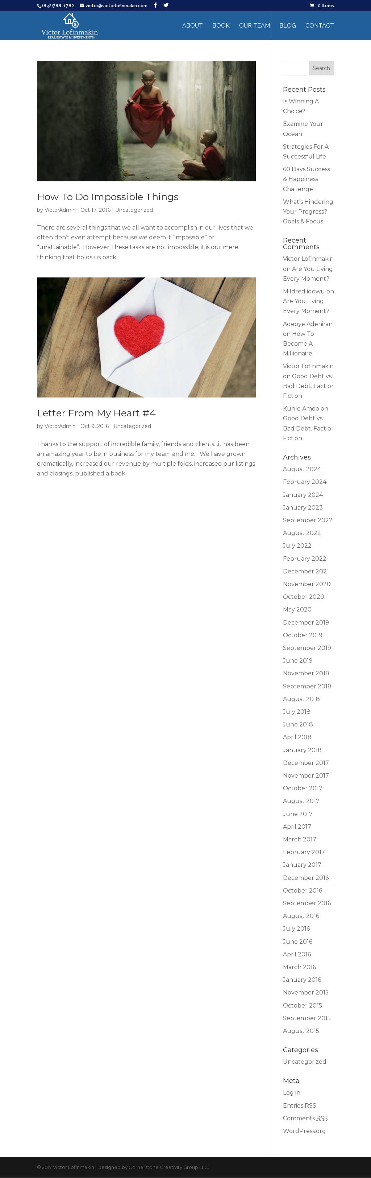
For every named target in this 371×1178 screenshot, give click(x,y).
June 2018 (298, 724)
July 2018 (296, 711)
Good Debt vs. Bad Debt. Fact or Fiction (308, 386)
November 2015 (306, 992)
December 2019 (306, 622)
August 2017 (301, 801)
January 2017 (302, 864)
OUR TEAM (254, 26)
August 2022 (302, 533)
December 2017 (306, 762)
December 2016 (306, 877)
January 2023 (303, 507)
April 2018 (297, 737)
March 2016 (299, 967)
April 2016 (297, 954)
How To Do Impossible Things (108, 197)
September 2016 (307, 903)
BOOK (221, 26)
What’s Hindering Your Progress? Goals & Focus (308, 211)
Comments (305, 1118)
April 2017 (297, 826)
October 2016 (302, 890)
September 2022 (308, 520)
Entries (299, 1105)
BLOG (287, 26)
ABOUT (192, 26)
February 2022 (304, 558)
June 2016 (297, 941)
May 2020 (297, 609)
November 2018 (306, 673)
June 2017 (298, 814)
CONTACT (319, 26)
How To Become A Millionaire (298, 343)
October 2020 (303, 596)
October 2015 (302, 1005)
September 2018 (307, 686)
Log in (291, 1092)
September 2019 (307, 647)
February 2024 (304, 481)
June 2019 (298, 660)
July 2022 (297, 545)
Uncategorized (134, 210)
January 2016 (302, 979)
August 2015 (301, 1030)
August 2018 (301, 699)
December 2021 (306, 571)
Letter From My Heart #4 (96, 413)
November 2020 (307, 584)
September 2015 (307, 1018)
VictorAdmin (60, 210)
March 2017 (299, 839)
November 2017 (306, 775)
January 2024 (303, 494)
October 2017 (302, 788)
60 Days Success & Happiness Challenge (306, 179)
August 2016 (301, 916)
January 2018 (302, 750)
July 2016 (296, 928)
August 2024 (302, 469)
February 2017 (304, 852)
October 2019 (302, 635)
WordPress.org (304, 1131)
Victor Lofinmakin (308, 258)
